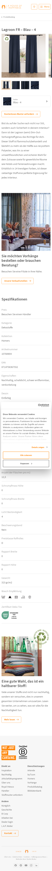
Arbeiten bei (7, 818)
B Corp (5, 813)
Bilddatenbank (34, 791)
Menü (46, 6)
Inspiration (6, 770)
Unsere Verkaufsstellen (15, 281)
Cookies (27, 857)
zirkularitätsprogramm (12, 778)
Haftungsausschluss (38, 857)
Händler (5, 791)
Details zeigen (38, 447)
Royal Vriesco (8, 786)
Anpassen (24, 463)
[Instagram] (16, 865)
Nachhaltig (7, 774)
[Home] (12, 6)
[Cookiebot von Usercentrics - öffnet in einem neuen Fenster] (38, 405)
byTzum (31, 774)
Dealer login (7, 822)
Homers (31, 778)
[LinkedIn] (36, 865)
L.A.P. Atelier (7, 826)
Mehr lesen (9, 719)
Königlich (6, 805)
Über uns (6, 782)
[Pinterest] (21, 865)
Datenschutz (17, 857)
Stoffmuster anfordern (12, 795)
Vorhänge (32, 782)
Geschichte (7, 809)
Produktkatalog (9, 17)
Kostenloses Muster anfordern (19, 114)
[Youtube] (26, 865)
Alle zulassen (26, 455)
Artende (31, 770)
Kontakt (8, 833)
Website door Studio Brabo (26, 859)
